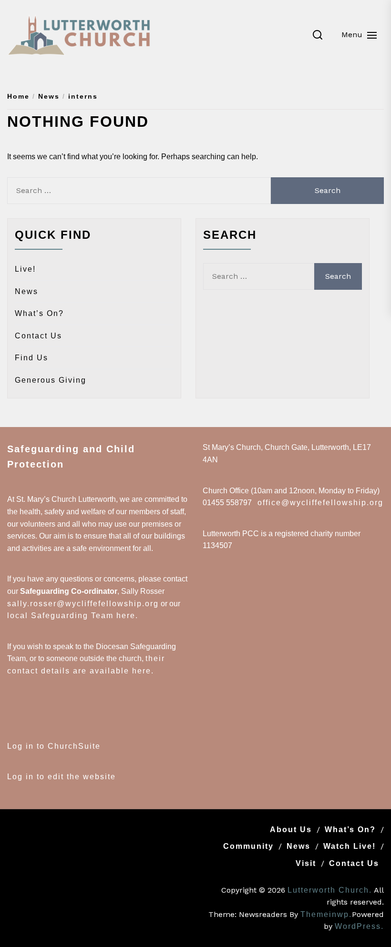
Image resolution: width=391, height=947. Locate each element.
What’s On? (39, 313)
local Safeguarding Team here (71, 615)
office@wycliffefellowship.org (320, 503)
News (26, 291)
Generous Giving (50, 380)
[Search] (317, 34)
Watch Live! (349, 846)
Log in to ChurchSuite (54, 746)
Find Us (31, 358)
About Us (291, 829)
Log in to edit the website (61, 777)
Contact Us (38, 336)
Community (248, 846)
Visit (306, 863)
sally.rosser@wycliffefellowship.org (83, 604)
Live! (25, 269)
